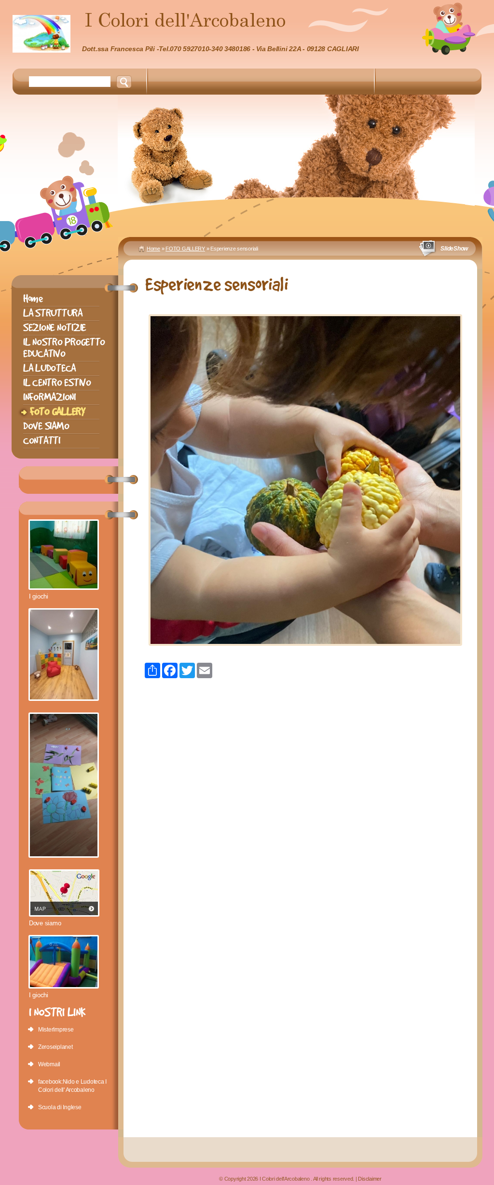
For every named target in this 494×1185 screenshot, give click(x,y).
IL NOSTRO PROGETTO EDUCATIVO (64, 348)
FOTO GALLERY (185, 248)
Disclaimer (369, 1179)
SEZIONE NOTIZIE (54, 327)
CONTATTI (41, 440)
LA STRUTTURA (52, 313)
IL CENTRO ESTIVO (57, 382)
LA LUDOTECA (49, 368)
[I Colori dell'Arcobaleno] (41, 34)
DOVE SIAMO (46, 426)
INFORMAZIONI (49, 397)
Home (153, 248)
